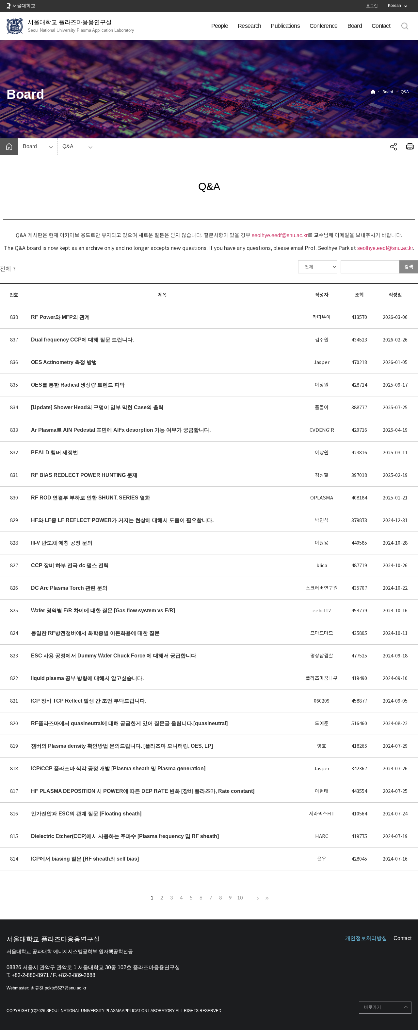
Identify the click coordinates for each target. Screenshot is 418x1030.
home (9, 146)
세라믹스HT (321, 814)
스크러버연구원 (322, 588)
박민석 (322, 520)
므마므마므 (321, 633)
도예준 (322, 723)
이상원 (322, 385)
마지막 (266, 898)
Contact (381, 26)
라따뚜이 (322, 317)
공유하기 (393, 146)
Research (249, 26)
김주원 (322, 340)
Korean (394, 5)
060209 (322, 701)
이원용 (322, 543)
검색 (409, 267)
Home (373, 92)
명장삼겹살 (321, 656)
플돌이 (322, 407)
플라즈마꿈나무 (322, 678)
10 (240, 898)
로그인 (372, 6)
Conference (324, 26)
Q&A (405, 92)
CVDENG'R (322, 430)
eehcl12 (322, 610)
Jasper (322, 362)
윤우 (321, 859)
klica (321, 565)
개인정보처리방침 (366, 938)
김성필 (322, 475)
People (219, 26)
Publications (285, 26)
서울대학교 (23, 5)
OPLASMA (321, 498)
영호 (321, 746)
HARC (321, 836)
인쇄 (410, 146)
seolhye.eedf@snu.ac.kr (280, 235)
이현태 (322, 791)
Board (354, 26)
